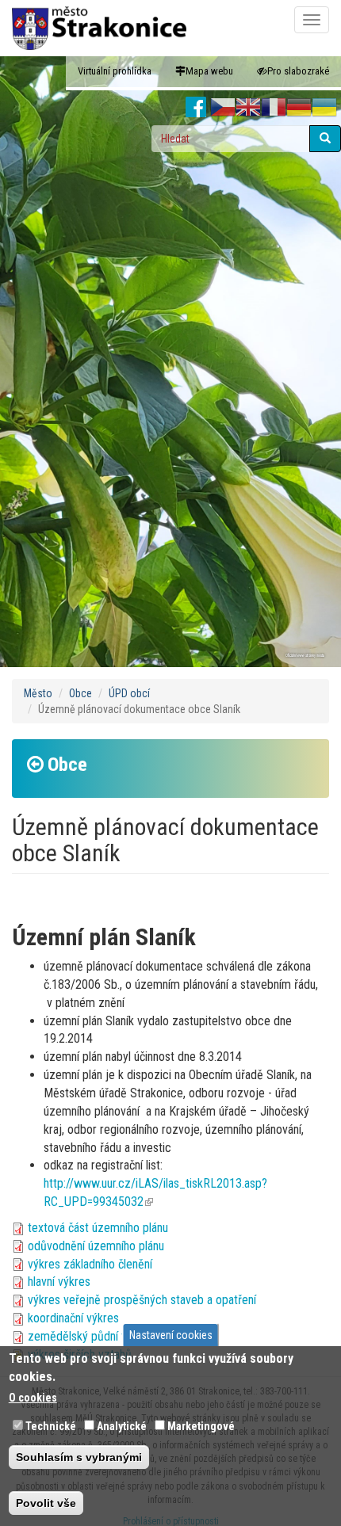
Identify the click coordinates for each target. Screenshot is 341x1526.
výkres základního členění (90, 1264)
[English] (248, 107)
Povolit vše (46, 1503)
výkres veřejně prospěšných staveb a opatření (142, 1299)
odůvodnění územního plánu (96, 1245)
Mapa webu (209, 71)
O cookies (33, 1397)
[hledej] (325, 138)
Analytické (122, 1426)
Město (38, 693)
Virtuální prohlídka (114, 71)
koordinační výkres (73, 1318)
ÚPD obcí (129, 693)
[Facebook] (196, 108)
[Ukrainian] (324, 107)
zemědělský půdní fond (86, 1336)
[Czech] (223, 107)
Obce (80, 693)
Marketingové (201, 1426)
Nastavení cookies (171, 1335)
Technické (50, 1426)
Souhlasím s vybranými (79, 1457)
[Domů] (99, 28)
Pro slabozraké (298, 71)
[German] (299, 107)
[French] (273, 107)
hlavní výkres (59, 1281)
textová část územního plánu (98, 1227)
